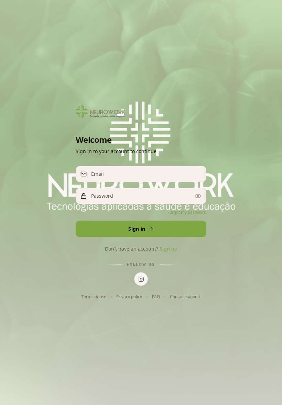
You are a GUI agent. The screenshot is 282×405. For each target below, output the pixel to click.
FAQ (156, 297)
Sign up (168, 248)
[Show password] (198, 196)
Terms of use (94, 297)
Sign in (136, 228)
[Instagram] (141, 279)
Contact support (185, 297)
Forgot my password (186, 212)
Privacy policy (129, 297)
